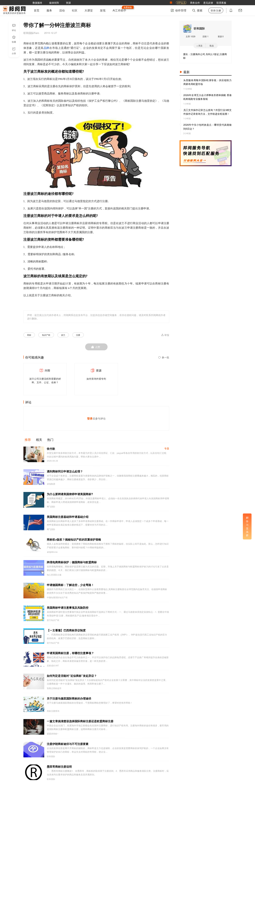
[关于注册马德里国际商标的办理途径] (33, 704)
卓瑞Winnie (52, 552)
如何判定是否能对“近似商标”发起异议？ (72, 676)
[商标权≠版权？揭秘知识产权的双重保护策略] (33, 545)
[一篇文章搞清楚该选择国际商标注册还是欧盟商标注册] (33, 727)
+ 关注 (199, 45)
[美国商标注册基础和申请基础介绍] (33, 522)
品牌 (46, 48)
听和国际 (51, 756)
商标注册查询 (53, 711)
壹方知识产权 (53, 620)
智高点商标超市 (54, 688)
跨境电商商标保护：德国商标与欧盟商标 (72, 562)
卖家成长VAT (53, 665)
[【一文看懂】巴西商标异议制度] (33, 636)
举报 (166, 335)
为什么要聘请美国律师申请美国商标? (70, 494)
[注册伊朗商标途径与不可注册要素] (33, 749)
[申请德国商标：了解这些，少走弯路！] (33, 590)
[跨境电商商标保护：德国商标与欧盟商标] (33, 568)
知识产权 (46, 334)
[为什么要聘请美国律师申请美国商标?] (33, 500)
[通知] (231, 10)
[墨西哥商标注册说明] (33, 772)
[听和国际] (187, 28)
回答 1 (206, 36)
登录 (90, 418)
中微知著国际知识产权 (57, 597)
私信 (212, 45)
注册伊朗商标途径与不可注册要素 (67, 744)
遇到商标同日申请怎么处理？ (65, 471)
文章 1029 (190, 36)
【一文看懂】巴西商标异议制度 (66, 630)
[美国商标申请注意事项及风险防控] (33, 613)
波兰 (63, 334)
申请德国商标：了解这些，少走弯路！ (70, 585)
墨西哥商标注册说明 (59, 766)
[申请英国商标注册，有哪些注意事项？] (33, 659)
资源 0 (221, 36)
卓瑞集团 (51, 484)
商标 (29, 334)
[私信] (240, 10)
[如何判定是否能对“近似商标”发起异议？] (33, 681)
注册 (78, 334)
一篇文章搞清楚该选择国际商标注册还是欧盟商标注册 (80, 721)
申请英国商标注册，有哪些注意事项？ (70, 653)
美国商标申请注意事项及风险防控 (67, 608)
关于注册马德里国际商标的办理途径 (69, 698)
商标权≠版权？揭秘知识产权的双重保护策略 (74, 539)
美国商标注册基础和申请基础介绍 (67, 517)
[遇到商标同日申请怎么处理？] (33, 477)
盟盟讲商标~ (52, 734)
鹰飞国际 (51, 506)
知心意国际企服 (54, 575)
